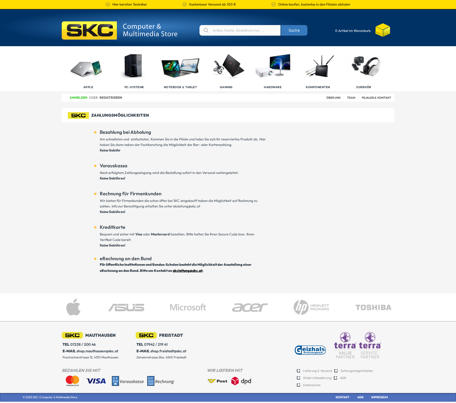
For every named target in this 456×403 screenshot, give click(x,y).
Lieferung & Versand (317, 371)
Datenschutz (311, 385)
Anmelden (78, 97)
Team (351, 97)
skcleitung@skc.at (187, 270)
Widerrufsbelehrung (317, 378)
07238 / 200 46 (79, 344)
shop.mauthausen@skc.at (90, 351)
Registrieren (110, 97)
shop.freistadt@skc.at (161, 351)
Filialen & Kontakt (376, 97)
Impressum (379, 397)
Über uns (333, 97)
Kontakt (342, 397)
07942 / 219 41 (152, 344)
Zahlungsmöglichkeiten (356, 371)
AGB (343, 378)
